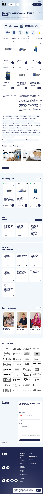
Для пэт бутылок (23, 116)
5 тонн (18, 134)
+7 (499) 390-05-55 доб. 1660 (8, 332)
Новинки (34, 1)
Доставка (7, 1)
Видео (29, 1)
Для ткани (30, 125)
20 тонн (38, 134)
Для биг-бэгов (11, 118)
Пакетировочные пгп (36, 132)
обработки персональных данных (32, 436)
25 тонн (33, 134)
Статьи (21, 464)
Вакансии (21, 461)
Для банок (5, 118)
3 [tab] (9, 197)
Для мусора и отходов (15, 123)
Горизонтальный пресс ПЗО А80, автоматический (35, 83)
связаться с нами (37, 4)
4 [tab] (23, 197)
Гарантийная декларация (22, 471)
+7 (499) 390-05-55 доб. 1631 (21, 332)
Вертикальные (36, 130)
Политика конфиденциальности (7, 487)
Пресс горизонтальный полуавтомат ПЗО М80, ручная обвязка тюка (21, 83)
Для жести (5, 120)
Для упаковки (17, 125)
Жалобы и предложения (22, 467)
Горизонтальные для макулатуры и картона (11, 132)
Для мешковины (6, 123)
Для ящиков (11, 125)
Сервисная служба (11, 1)
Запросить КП (7, 62)
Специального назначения (19, 139)
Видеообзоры (22, 472)
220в (13, 137)
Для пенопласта (26, 127)
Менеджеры (26, 1)
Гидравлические (24, 132)
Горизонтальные (9, 139)
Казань (4, 1)
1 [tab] (21, 197)
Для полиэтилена (37, 123)
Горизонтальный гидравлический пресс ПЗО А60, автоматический (22, 57)
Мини (30, 132)
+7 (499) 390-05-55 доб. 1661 (35, 332)
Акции (31, 1)
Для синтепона (12, 127)
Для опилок (19, 127)
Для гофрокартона (32, 118)
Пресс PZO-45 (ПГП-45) (34, 56)
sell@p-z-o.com (31, 461)
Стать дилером (16, 1)
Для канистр (11, 120)
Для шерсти (24, 125)
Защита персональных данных (26, 487)
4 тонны (23, 134)
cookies (15, 491)
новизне (27, 38)
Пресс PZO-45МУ (6, 82)
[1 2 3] (8, 68)
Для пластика (23, 123)
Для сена (4, 125)
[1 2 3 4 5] (8, 42)
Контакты (23, 1)
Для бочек (18, 118)
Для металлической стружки (21, 120)
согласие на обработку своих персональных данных (30, 435)
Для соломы (5, 127)
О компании (20, 1)
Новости (21, 463)
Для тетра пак (37, 125)
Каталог (30, 453)
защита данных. (20, 491)
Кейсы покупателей (23, 474)
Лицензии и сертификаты (22, 476)
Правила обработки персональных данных (9, 489)
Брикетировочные (20, 130)
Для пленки (16, 116)
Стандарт (36, 139)
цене (18, 38)
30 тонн (28, 134)
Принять (38, 490)
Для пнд (29, 123)
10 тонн (4, 137)
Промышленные (12, 134)
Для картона (37, 116)
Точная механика (29, 139)
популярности (13, 38)
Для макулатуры (9, 116)
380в (9, 137)
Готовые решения (33, 456)
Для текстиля (24, 118)
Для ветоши (30, 116)
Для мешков (31, 120)
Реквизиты (22, 468)
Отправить (30, 440)
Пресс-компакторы (11, 130)
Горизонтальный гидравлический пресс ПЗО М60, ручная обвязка (8, 57)
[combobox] (22, 415)
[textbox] (20, 415)
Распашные (5, 134)
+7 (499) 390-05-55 (39, 1)
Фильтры (40, 38)
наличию (23, 38)
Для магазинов (28, 130)
